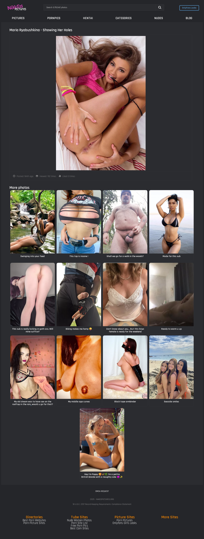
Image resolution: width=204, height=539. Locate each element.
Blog (189, 18)
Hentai (88, 18)
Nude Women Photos (79, 520)
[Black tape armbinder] (125, 367)
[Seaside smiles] (171, 367)
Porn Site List (79, 523)
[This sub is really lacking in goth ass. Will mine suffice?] (32, 294)
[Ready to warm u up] (171, 294)
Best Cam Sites (79, 528)
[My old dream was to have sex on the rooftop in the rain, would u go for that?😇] (32, 367)
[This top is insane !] (79, 222)
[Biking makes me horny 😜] (79, 294)
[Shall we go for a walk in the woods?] (125, 222)
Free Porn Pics (79, 526)
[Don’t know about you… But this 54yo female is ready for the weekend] (125, 294)
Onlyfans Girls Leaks (124, 523)
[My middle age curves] (79, 367)
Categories (124, 18)
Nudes (158, 18)
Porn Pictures (124, 520)
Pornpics (53, 18)
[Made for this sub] (171, 222)
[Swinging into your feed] (32, 222)
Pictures (18, 18)
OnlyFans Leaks (189, 7)
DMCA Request (102, 491)
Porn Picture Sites (34, 523)
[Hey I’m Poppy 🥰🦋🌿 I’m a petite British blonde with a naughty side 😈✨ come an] (102, 440)
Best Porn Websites (34, 520)
